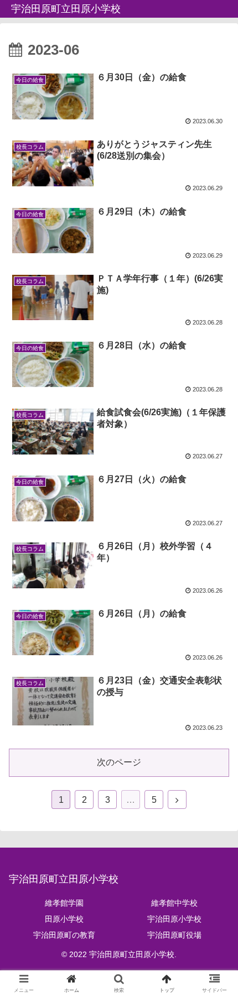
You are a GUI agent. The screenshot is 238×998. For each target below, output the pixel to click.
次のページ (119, 762)
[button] (215, 913)
